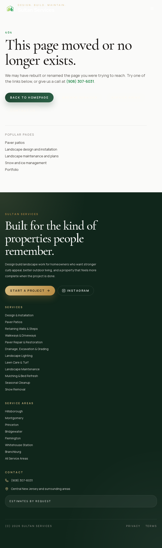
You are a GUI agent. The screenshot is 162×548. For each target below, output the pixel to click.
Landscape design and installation (31, 149)
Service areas (125, 97)
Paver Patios (13, 322)
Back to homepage (29, 97)
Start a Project (27, 291)
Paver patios (15, 142)
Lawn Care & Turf (16, 362)
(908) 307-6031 (80, 81)
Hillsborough (14, 411)
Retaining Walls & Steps (21, 329)
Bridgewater (13, 431)
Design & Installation (19, 315)
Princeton (12, 425)
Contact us (22, 110)
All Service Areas (16, 458)
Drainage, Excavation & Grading (27, 349)
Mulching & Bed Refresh (21, 376)
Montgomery (14, 418)
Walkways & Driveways (20, 335)
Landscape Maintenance (22, 369)
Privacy (133, 526)
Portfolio (12, 169)
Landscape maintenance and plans (32, 156)
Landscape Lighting (18, 356)
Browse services (79, 97)
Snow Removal (15, 389)
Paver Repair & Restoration (24, 342)
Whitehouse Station (19, 445)
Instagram (78, 291)
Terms (151, 526)
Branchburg (13, 452)
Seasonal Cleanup (17, 383)
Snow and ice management (26, 162)
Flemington (13, 438)
